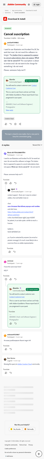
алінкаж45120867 (13, 334)
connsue (10, 261)
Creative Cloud (9, 119)
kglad (13, 189)
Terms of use (23, 445)
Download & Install (31, 10)
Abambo (12, 79)
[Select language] (29, 4)
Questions (8, 12)
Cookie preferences (10, 448)
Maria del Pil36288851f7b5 (16, 152)
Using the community (11, 445)
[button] (4, 5)
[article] (22, 168)
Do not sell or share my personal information (18, 452)
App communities (17, 10)
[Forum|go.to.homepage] (17, 4)
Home (6, 10)
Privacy (31, 445)
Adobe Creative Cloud (25, 364)
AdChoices (10, 456)
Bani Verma (11, 358)
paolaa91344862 (13, 42)
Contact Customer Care (17, 297)
